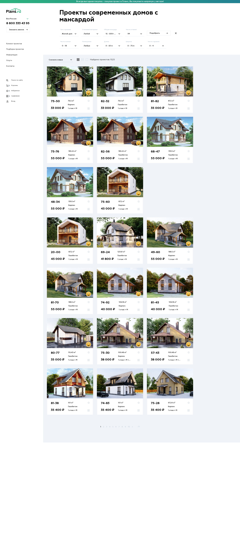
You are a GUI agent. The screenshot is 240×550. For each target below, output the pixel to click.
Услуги (9, 60)
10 (129, 427)
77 (139, 427)
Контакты (10, 66)
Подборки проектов (15, 49)
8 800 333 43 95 (18, 23)
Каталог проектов (14, 44)
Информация (11, 55)
